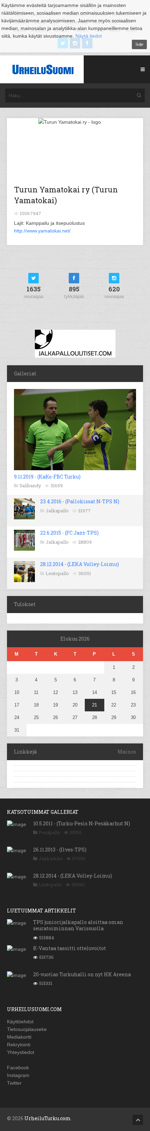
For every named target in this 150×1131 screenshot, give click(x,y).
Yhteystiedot (20, 1052)
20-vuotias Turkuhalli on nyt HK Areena (82, 974)
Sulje (139, 44)
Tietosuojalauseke (27, 1029)
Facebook (18, 1067)
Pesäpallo (49, 832)
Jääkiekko (51, 858)
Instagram (18, 1075)
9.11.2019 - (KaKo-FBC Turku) (47, 476)
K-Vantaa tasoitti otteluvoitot (69, 948)
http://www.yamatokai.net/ (42, 231)
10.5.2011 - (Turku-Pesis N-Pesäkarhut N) (81, 823)
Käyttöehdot (20, 1021)
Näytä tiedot (88, 36)
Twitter (14, 1083)
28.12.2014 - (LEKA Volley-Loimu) (79, 564)
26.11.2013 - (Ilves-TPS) (60, 849)
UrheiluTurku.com (47, 1118)
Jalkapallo (57, 510)
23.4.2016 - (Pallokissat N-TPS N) (79, 501)
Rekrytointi (18, 1044)
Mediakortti (19, 1037)
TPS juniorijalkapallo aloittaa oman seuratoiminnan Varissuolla (78, 925)
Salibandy (30, 485)
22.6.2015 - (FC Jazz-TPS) (69, 532)
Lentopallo (57, 573)
